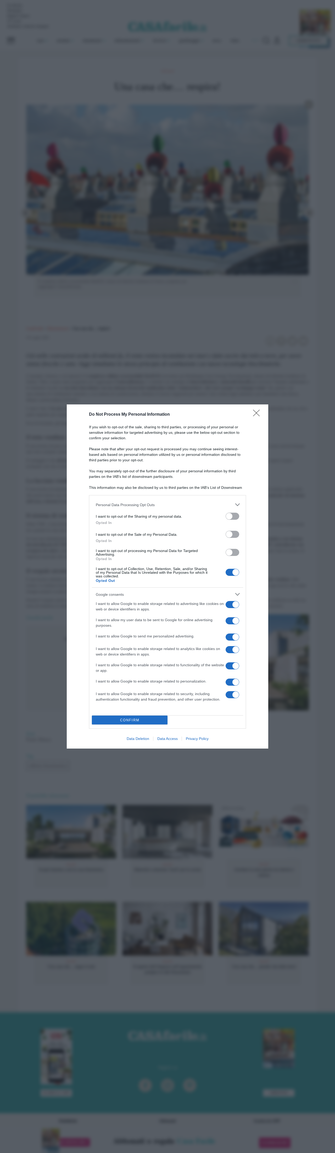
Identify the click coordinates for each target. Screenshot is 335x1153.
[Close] (258, 415)
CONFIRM (129, 720)
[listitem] (167, 504)
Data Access (167, 739)
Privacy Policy (197, 739)
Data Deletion (138, 739)
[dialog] (167, 576)
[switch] (232, 516)
